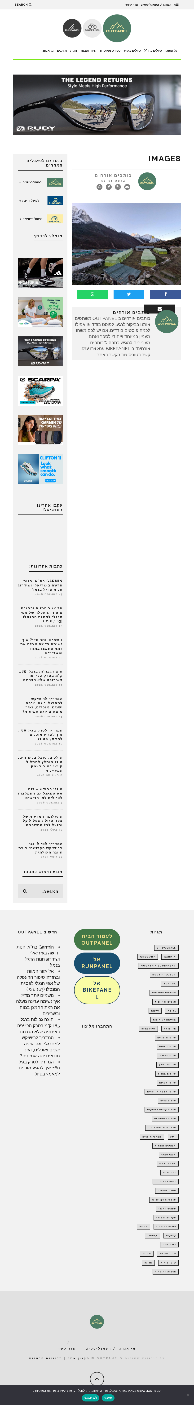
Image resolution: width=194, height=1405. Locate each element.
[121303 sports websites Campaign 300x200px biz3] (40, 311)
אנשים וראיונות (165, 1002)
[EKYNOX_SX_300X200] (40, 350)
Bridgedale (166, 948)
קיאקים (171, 1235)
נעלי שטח (169, 1172)
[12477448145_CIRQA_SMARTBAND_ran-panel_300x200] (40, 429)
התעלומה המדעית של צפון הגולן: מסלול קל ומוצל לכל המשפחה (43, 821)
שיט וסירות (168, 1263)
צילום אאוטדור (166, 1226)
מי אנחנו (47, 50)
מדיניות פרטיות (45, 1358)
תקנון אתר (79, 1358)
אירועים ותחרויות (164, 992)
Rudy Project (164, 975)
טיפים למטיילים (165, 1118)
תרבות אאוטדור (165, 1272)
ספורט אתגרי (167, 1209)
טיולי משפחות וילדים (161, 1092)
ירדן (173, 1137)
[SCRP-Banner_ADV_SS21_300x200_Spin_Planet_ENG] (40, 390)
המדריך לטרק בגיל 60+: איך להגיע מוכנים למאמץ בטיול (40, 734)
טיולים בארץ (132, 50)
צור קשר (131, 4)
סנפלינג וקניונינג (164, 1200)
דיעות (155, 1011)
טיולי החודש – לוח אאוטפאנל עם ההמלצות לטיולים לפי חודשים (40, 793)
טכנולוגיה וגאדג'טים (162, 1127)
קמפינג (152, 1235)
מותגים (62, 50)
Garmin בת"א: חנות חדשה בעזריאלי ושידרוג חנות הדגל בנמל (40, 585)
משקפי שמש (167, 1163)
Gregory (147, 957)
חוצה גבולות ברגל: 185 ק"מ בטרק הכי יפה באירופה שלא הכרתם (41, 675)
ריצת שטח (169, 1244)
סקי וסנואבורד (166, 1218)
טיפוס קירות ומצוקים (161, 1109)
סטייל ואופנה (167, 1190)
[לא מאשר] (188, 1394)
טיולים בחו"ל (153, 50)
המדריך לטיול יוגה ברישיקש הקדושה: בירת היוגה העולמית (40, 848)
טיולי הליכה (168, 1055)
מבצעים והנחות (165, 1146)
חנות (73, 50)
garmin (170, 957)
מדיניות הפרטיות (45, 1390)
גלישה (172, 1011)
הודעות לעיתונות (164, 1020)
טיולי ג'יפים (167, 1046)
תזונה (148, 1263)
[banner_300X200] (40, 468)
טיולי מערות (167, 1083)
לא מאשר (90, 1398)
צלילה (143, 1226)
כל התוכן (171, 50)
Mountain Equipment (158, 966)
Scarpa (170, 984)
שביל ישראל (168, 1253)
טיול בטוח (148, 1029)
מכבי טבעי (168, 1155)
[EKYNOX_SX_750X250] (97, 104)
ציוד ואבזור (88, 50)
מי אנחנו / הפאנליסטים (158, 4)
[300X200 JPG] (40, 272)
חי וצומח (170, 1029)
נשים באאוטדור (165, 1181)
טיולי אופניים (166, 1038)
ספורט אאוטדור (109, 50)
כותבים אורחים (113, 175)
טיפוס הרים (168, 1101)
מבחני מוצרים (152, 1137)
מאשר (108, 1398)
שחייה (147, 1253)
